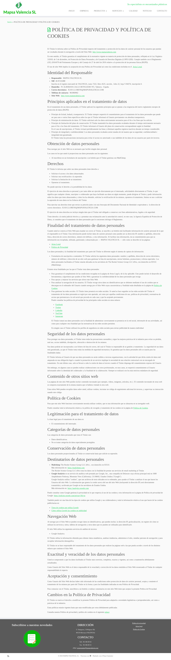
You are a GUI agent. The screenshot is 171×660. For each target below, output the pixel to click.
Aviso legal (139, 626)
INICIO (72, 11)
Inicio (9, 22)
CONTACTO (162, 11)
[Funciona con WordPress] (90, 655)
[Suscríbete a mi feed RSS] (9, 656)
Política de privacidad (139, 623)
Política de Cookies (140, 408)
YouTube (58, 313)
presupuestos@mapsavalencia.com (87, 648)
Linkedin (58, 310)
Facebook (59, 305)
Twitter (58, 308)
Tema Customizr (108, 656)
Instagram (59, 316)
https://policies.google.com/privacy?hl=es (69, 496)
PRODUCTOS (100, 11)
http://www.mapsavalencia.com (104, 52)
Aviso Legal (137, 67)
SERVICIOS (117, 11)
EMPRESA (84, 11)
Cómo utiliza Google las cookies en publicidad (69, 511)
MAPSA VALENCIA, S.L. (71, 656)
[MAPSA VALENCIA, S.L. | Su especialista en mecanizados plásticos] (19, 8)
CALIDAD (133, 11)
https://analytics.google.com (78, 488)
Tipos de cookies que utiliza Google (65, 508)
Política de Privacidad (59, 247)
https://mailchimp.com (76, 468)
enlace (107, 612)
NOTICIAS (147, 11)
